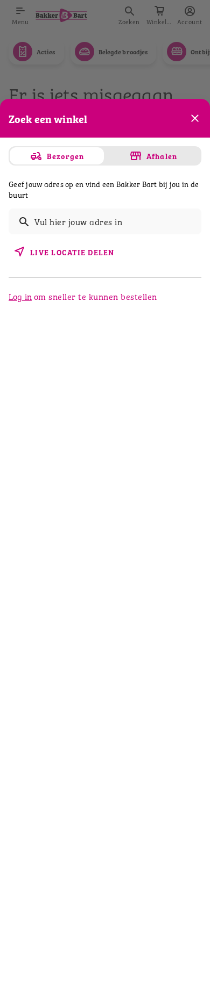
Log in (20, 296)
